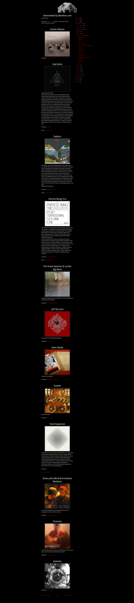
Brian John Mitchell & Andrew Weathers (57, 480)
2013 (78, 19)
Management (49, 590)
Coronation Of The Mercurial (52, 379)
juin (79, 65)
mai (79, 67)
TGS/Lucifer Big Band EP (51, 303)
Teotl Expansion (57, 424)
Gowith (57, 385)
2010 (78, 79)
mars (79, 71)
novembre (80, 25)
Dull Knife (57, 64)
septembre (81, 29)
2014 (78, 17)
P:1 (47, 469)
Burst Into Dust (49, 417)
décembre (80, 23)
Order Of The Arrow (50, 189)
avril (79, 69)
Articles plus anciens (68, 595)
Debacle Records (48, 130)
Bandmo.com (50, 21)
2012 (78, 21)
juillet (79, 33)
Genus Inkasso (57, 29)
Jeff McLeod (57, 309)
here (56, 23)
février (80, 73)
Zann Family (57, 347)
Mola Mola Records (45, 472)
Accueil (57, 595)
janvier (80, 75)
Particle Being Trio (57, 199)
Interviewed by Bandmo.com (57, 15)
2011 (78, 77)
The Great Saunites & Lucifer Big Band (57, 268)
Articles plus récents (45, 595)
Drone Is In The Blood (51, 515)
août (79, 31)
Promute (57, 521)
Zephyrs (57, 136)
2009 (78, 81)
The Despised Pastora (51, 58)
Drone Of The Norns (50, 555)
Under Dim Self (49, 341)
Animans (57, 561)
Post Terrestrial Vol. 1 (51, 256)
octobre (80, 27)
